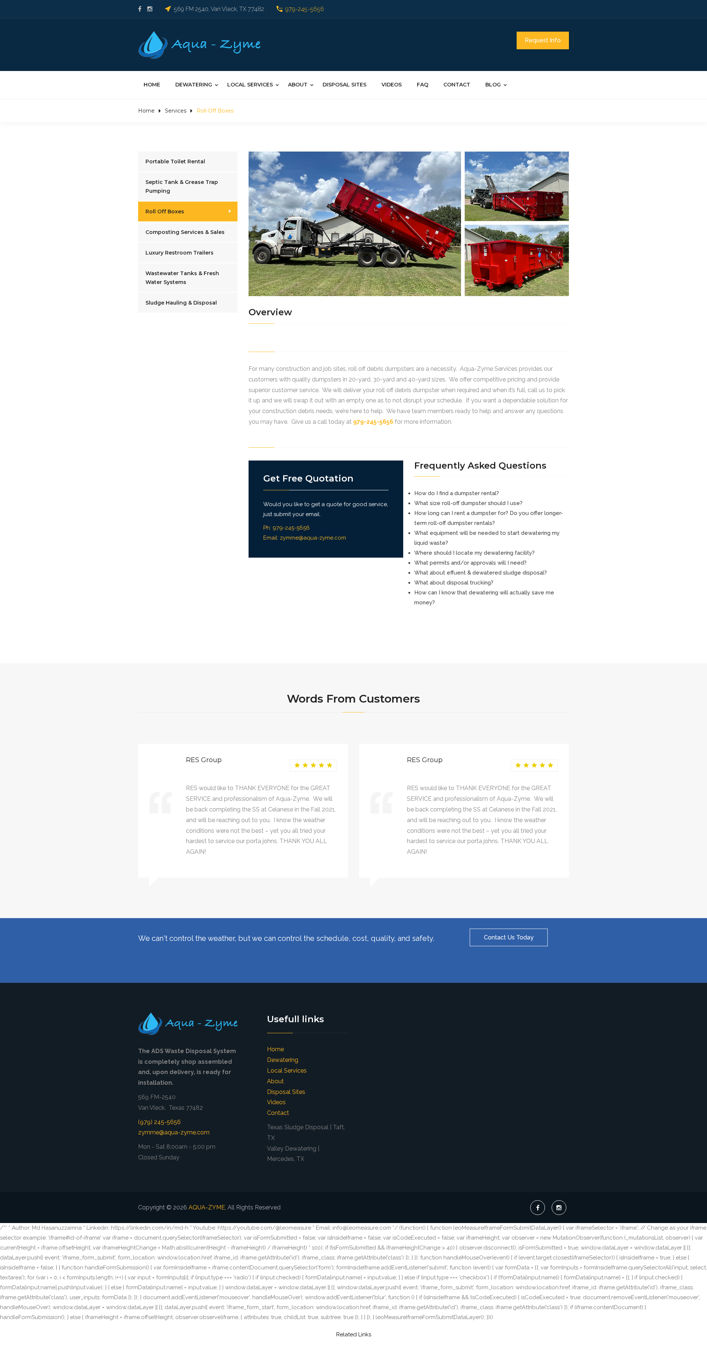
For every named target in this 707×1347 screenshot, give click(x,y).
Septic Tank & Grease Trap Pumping (181, 186)
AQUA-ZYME (207, 1207)
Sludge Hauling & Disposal (181, 302)
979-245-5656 (304, 9)
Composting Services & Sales (185, 232)
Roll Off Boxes (164, 211)
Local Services (250, 84)
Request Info (543, 40)
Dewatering (193, 84)
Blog (493, 84)
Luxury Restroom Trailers (179, 252)
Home (152, 84)
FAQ (422, 84)
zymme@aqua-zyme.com (313, 537)
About (297, 84)
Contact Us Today (509, 937)
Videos (391, 84)
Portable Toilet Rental (175, 161)
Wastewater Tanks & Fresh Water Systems (182, 277)
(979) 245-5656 (159, 1122)
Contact (456, 84)
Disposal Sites (344, 84)
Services (175, 110)
